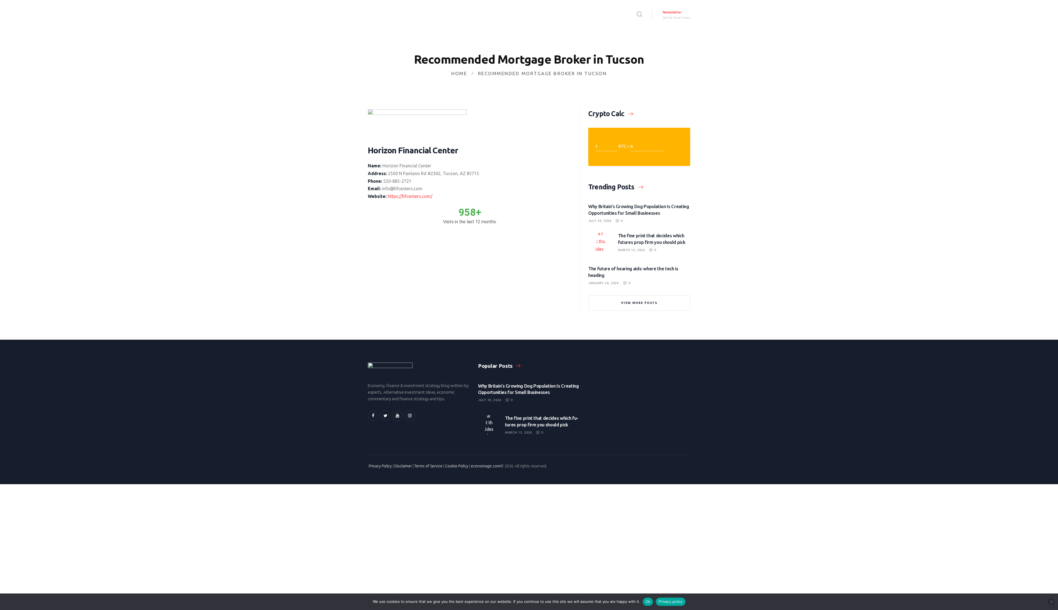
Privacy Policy (380, 466)
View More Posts (639, 302)
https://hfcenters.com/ (410, 196)
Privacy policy (670, 601)
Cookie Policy (456, 466)
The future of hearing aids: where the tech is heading (633, 272)
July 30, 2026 (599, 220)
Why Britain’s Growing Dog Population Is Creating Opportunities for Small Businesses (638, 210)
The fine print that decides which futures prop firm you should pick (651, 239)
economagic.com (485, 466)
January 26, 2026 (603, 283)
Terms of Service (428, 466)
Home (459, 73)
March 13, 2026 (631, 250)
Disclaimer (403, 466)
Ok (648, 601)
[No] (1051, 601)
